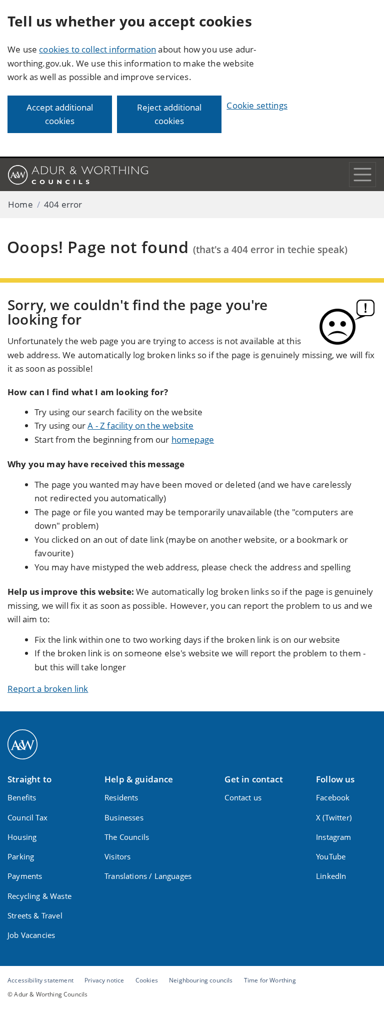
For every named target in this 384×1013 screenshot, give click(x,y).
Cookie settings (257, 105)
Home (20, 204)
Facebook (333, 797)
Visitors (117, 856)
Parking (21, 856)
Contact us (243, 797)
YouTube (331, 856)
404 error (63, 204)
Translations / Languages (148, 876)
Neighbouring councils (201, 980)
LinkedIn (331, 876)
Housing (22, 837)
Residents (121, 797)
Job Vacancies (31, 935)
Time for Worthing (270, 980)
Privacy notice (104, 980)
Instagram (334, 837)
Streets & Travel (35, 915)
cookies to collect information (97, 49)
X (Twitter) (334, 817)
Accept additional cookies (59, 114)
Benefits (22, 797)
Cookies (147, 980)
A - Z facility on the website (141, 425)
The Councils (126, 837)
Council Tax (28, 817)
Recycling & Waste (40, 896)
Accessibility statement (41, 980)
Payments (25, 876)
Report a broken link (48, 688)
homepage (193, 439)
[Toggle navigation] (362, 174)
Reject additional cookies (169, 114)
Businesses (124, 817)
